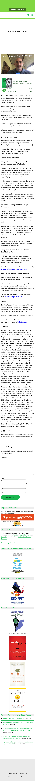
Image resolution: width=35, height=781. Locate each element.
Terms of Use (23, 773)
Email (3, 487)
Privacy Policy (13, 773)
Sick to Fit (4, 537)
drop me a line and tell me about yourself (14, 269)
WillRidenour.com (22, 322)
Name (3, 478)
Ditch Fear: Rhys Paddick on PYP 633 (13, 718)
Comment (4, 457)
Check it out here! (17, 9)
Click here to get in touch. (8, 543)
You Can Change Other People (13, 297)
